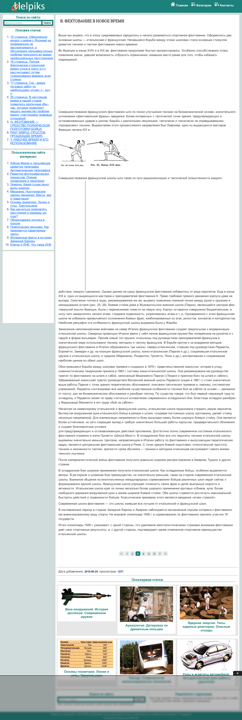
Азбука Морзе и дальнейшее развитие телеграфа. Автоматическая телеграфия (30, 167)
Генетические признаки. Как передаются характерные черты (29, 230)
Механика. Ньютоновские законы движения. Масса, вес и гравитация (31, 195)
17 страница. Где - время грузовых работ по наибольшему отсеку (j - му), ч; (30, 88)
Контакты (227, 5)
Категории (203, 5)
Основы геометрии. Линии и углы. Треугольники (30, 204)
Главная (182, 5)
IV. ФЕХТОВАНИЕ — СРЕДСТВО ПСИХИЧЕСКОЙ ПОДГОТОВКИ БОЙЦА (30, 125)
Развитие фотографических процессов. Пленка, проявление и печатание (29, 177)
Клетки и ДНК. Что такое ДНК (30, 244)
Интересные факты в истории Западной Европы (31, 239)
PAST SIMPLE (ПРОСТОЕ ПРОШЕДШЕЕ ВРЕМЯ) (28, 134)
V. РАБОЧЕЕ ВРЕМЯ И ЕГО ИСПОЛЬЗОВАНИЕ (29, 141)
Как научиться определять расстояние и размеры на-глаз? (28, 213)
